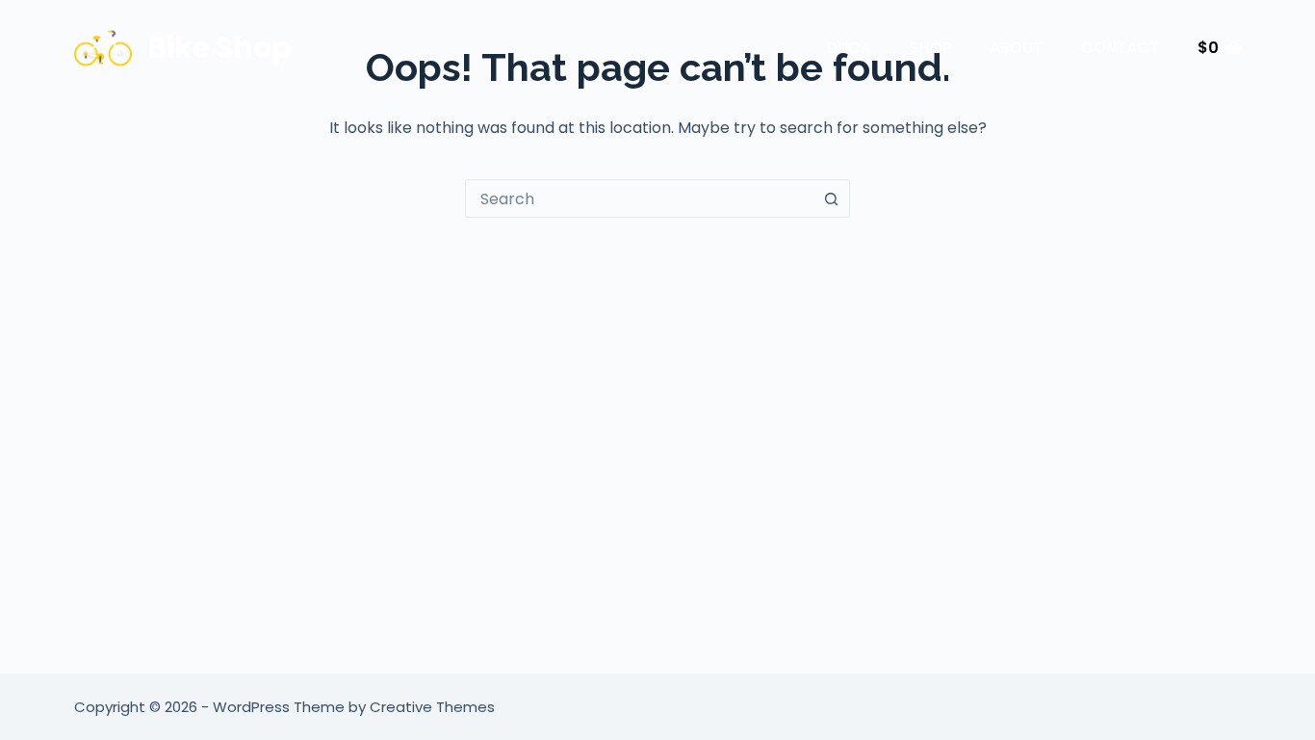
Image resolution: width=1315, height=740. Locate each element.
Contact (1120, 48)
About (1016, 48)
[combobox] (639, 198)
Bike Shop (219, 47)
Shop (930, 48)
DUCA (849, 48)
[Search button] (830, 198)
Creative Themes (432, 707)
